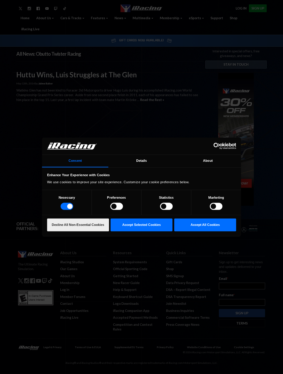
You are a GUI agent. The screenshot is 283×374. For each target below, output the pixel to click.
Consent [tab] (75, 160)
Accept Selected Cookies (141, 225)
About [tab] (208, 160)
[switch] (116, 206)
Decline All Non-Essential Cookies (78, 225)
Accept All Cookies (205, 225)
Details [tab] (141, 160)
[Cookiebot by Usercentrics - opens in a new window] (216, 146)
